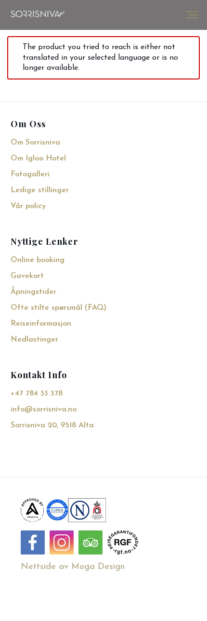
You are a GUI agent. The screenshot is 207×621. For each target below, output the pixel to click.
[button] (192, 15)
